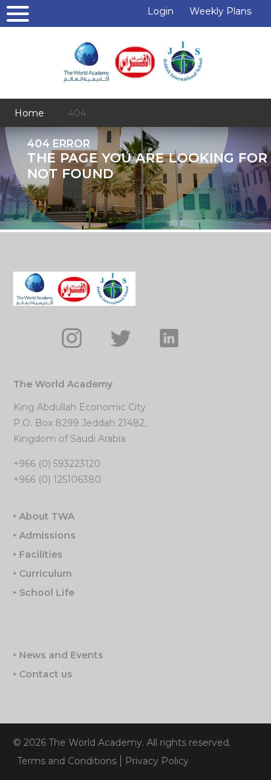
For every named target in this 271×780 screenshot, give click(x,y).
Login (160, 11)
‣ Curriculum (42, 573)
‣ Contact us (42, 674)
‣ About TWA (43, 516)
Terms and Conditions (66, 761)
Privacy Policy (157, 761)
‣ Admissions (44, 535)
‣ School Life (43, 592)
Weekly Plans (220, 11)
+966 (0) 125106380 (57, 479)
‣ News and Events (58, 655)
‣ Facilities (37, 554)
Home (29, 113)
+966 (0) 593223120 (57, 464)
